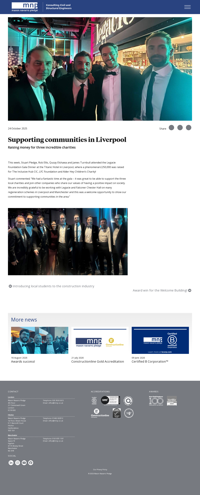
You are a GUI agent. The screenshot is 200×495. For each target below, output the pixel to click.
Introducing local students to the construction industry (53, 286)
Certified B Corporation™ (150, 361)
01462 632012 (57, 418)
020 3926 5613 (58, 400)
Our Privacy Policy (100, 469)
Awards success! (23, 361)
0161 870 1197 (58, 438)
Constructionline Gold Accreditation (97, 361)
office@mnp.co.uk (55, 403)
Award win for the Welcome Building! (160, 290)
